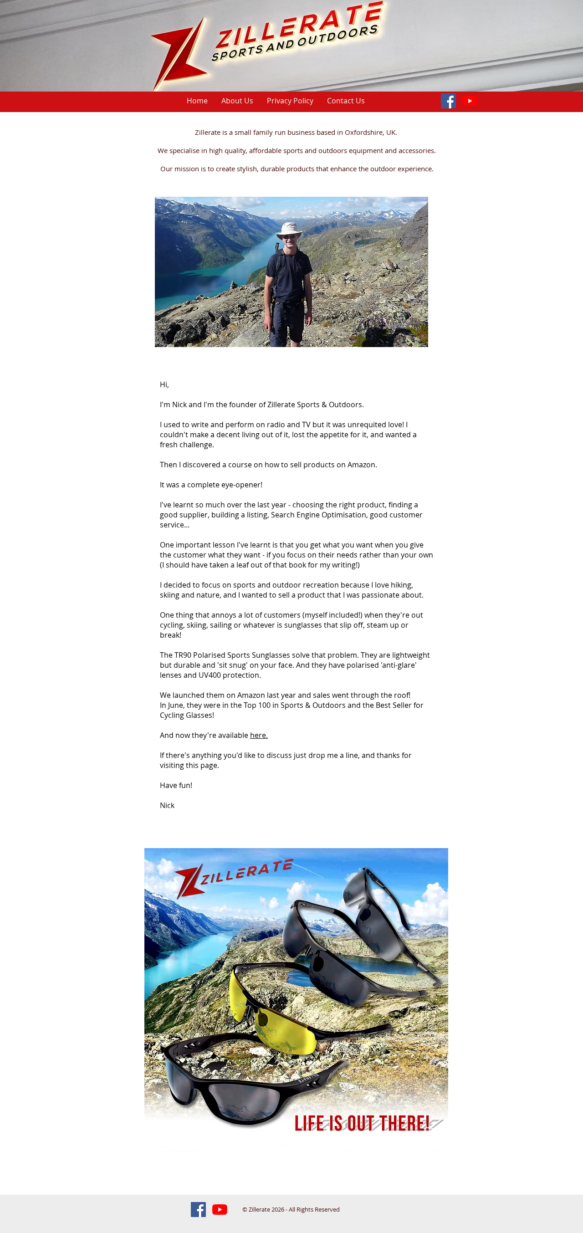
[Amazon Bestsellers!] (469, 100)
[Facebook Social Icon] (448, 100)
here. (259, 735)
